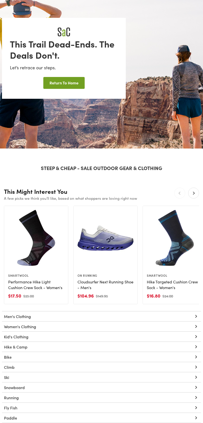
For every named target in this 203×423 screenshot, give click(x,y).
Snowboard (14, 387)
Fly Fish (10, 407)
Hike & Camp (15, 346)
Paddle (10, 418)
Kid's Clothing (16, 336)
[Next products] (193, 193)
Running (11, 397)
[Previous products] (179, 193)
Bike (8, 357)
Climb (9, 367)
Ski (6, 377)
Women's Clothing (20, 326)
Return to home (64, 82)
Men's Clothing (17, 316)
